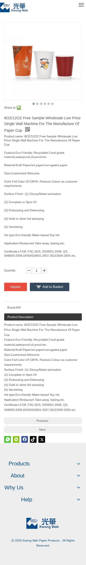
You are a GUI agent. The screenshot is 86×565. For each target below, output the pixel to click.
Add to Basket (52, 287)
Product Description (20, 317)
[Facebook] (24, 439)
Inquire (15, 287)
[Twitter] (41, 439)
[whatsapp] (7, 439)
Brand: (11, 307)
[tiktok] (33, 439)
